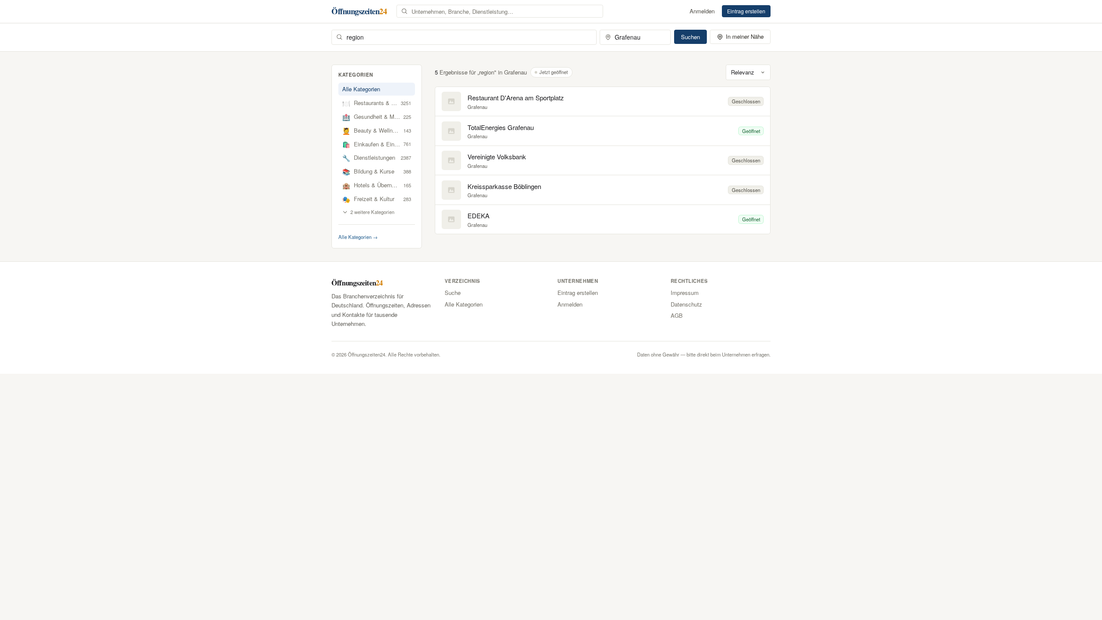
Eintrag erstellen (746, 11)
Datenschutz (686, 304)
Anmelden (702, 11)
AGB (677, 315)
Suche (453, 292)
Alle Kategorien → (358, 236)
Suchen (690, 37)
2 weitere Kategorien (372, 211)
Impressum (685, 292)
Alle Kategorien (361, 89)
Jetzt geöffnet (553, 71)
